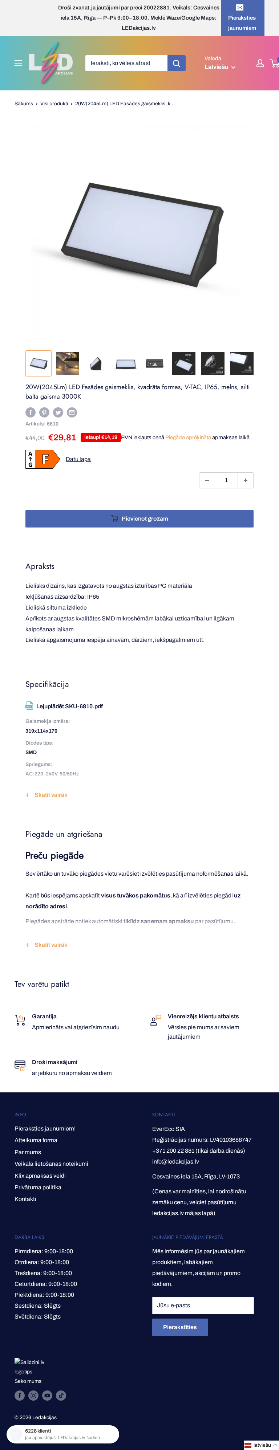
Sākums (24, 103)
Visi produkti (54, 103)
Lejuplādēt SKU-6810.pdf (69, 706)
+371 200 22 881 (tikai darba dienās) (198, 1151)
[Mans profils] (260, 63)
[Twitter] (58, 412)
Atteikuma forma (36, 1140)
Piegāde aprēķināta (188, 437)
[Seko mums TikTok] (61, 1395)
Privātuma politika (38, 1187)
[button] (261, 1445)
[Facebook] (30, 412)
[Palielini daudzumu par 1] (245, 480)
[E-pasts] (72, 412)
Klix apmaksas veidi (40, 1176)
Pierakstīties (180, 1327)
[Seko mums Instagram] (33, 1395)
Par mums (28, 1152)
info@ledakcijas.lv (175, 1161)
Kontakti (25, 1199)
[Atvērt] (18, 63)
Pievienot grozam (145, 519)
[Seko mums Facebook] (20, 1395)
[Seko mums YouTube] (47, 1395)
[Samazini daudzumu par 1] (207, 480)
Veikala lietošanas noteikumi (51, 1164)
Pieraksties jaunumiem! (45, 1128)
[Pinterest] (44, 412)
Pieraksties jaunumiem (242, 23)
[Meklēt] (176, 63)
